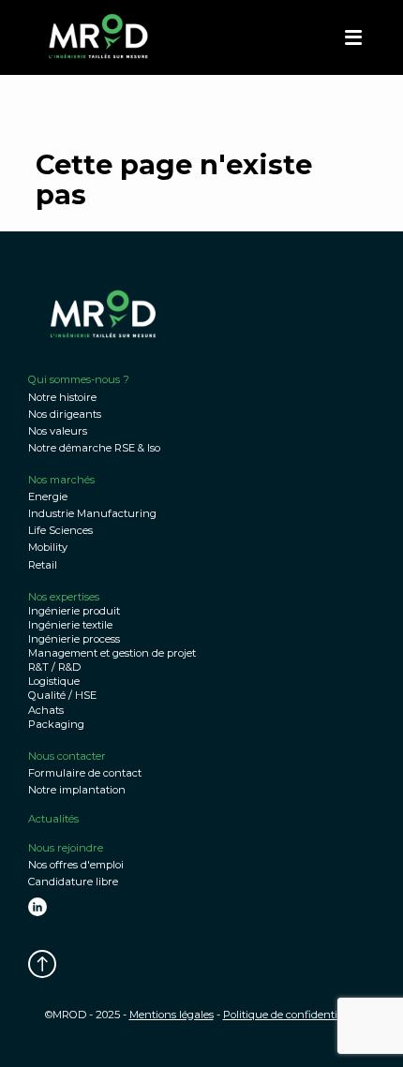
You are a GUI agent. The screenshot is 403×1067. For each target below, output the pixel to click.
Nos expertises (63, 596)
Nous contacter (67, 756)
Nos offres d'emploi (76, 864)
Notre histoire (62, 397)
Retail (42, 564)
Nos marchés (61, 479)
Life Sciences (60, 530)
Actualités (53, 818)
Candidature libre (73, 881)
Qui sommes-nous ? (78, 379)
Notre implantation (77, 789)
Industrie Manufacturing (92, 513)
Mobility (47, 547)
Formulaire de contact (85, 772)
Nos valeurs (57, 430)
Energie (47, 496)
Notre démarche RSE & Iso (94, 447)
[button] (353, 37)
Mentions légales (171, 1014)
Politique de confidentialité (291, 1014)
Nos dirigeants (64, 414)
